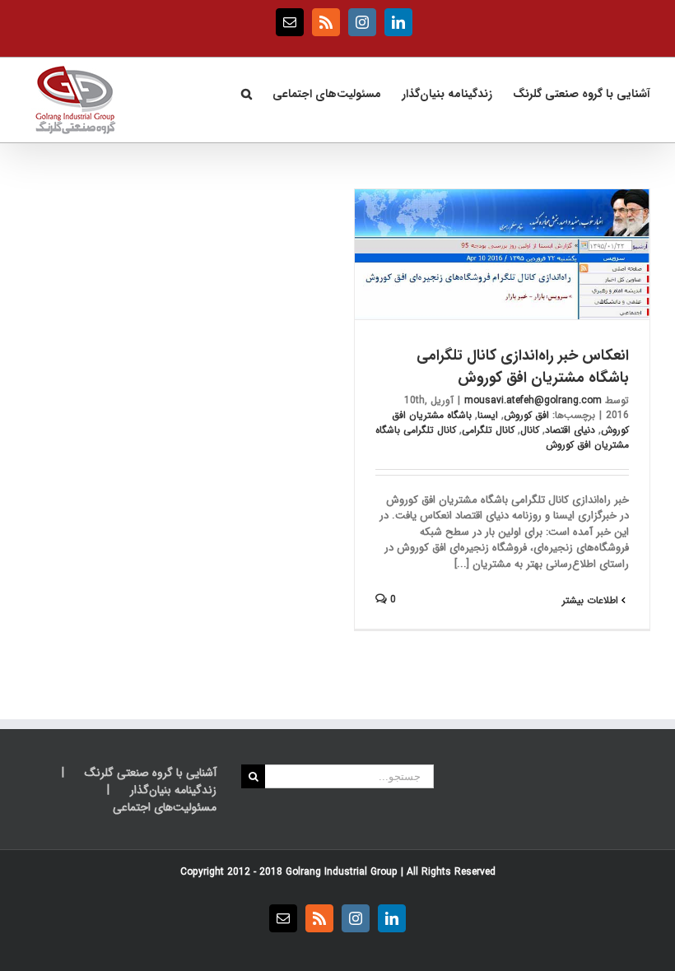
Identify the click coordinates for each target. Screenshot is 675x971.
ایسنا (487, 415)
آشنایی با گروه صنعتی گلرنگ (150, 773)
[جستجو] (246, 92)
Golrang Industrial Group (342, 872)
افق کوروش (526, 415)
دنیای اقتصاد (570, 430)
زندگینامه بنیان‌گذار (173, 790)
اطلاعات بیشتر (591, 600)
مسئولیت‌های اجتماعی (164, 807)
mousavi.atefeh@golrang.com (533, 400)
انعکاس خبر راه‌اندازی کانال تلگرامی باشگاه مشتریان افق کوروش (523, 366)
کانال (529, 430)
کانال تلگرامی (488, 430)
